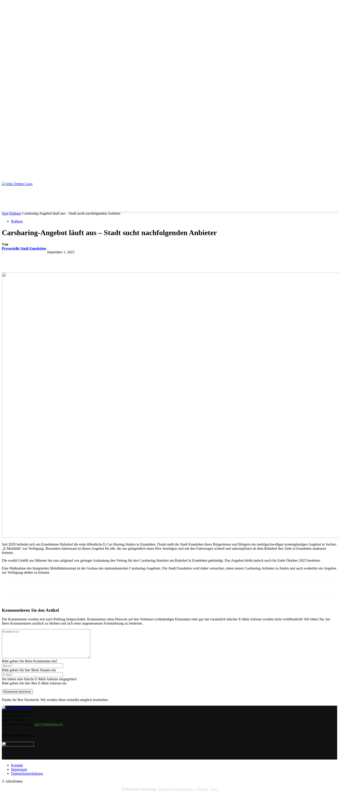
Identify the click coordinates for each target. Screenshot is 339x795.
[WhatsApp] (93, 259)
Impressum (19, 769)
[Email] (110, 259)
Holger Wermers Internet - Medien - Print (187, 789)
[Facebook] (43, 259)
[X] (60, 259)
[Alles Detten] (22, 190)
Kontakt (17, 765)
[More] (143, 259)
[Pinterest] (76, 259)
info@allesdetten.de (48, 724)
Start (5, 213)
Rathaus (15, 213)
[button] (331, 168)
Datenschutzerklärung (27, 773)
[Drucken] (126, 259)
